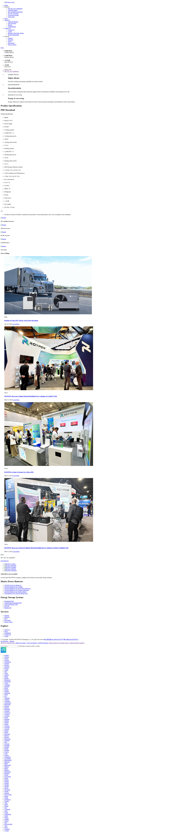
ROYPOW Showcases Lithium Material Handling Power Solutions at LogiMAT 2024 (30, 396)
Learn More (15, 324)
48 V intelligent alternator (15, 12)
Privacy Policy (12, 44)
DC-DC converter (13, 13)
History (10, 25)
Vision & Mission (13, 21)
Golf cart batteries (32, 643)
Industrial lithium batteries (77, 643)
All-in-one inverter (13, 15)
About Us (7, 20)
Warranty (10, 40)
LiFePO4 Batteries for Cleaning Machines (16, 590)
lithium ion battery (21, 643)
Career (10, 31)
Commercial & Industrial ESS (13, 603)
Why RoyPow (12, 23)
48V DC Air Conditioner (15, 8)
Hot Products (4, 641)
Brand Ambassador (13, 35)
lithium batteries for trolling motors (59, 643)
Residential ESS (9, 601)
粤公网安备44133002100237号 (53, 639)
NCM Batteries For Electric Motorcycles (16, 593)
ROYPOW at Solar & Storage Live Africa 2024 (19, 472)
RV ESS (6, 606)
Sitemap (11, 641)
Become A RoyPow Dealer (16, 33)
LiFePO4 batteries (43, 643)
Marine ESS (7, 608)
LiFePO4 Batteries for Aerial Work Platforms (17, 588)
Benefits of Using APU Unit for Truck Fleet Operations (21, 320)
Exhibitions (7, 633)
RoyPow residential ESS (8, 643)
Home (6, 5)
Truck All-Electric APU (11, 604)
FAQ (5, 618)
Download (11, 43)
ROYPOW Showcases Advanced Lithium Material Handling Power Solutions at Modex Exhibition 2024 (36, 548)
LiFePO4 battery (13, 10)
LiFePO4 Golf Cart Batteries (12, 585)
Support (10, 38)
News (6, 18)
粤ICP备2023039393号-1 (71, 639)
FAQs (9, 41)
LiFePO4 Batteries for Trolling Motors (15, 592)
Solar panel (11, 17)
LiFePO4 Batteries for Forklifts (13, 587)
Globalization (12, 26)
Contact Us (7, 28)
